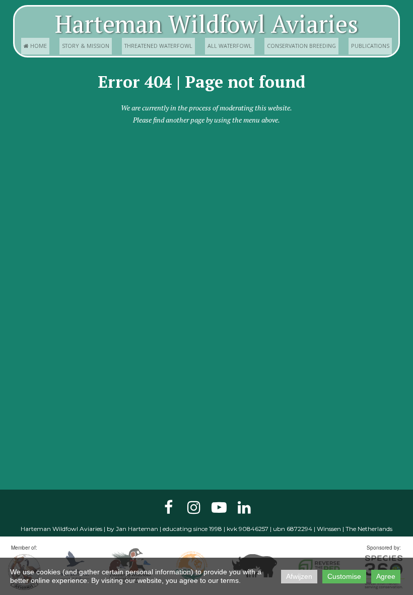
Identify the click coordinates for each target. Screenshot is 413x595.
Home (35, 45)
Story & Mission (85, 45)
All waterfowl (230, 45)
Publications (370, 45)
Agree (385, 576)
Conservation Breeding (301, 45)
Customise (344, 576)
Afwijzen (299, 576)
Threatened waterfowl (158, 45)
